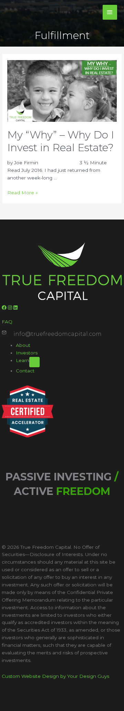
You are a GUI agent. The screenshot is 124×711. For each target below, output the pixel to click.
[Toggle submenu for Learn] (34, 362)
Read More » (22, 192)
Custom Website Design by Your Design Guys (55, 676)
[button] (5, 307)
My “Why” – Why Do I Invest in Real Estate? (60, 141)
